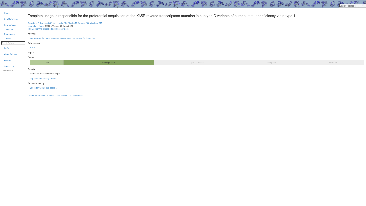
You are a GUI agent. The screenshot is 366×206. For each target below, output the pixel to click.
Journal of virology (36, 25)
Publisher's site (62, 28)
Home (7, 12)
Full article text (47, 28)
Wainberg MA (96, 23)
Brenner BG (83, 23)
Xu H (55, 23)
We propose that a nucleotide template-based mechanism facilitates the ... (63, 38)
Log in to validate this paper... (43, 87)
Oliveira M (72, 23)
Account (7, 60)
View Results (61, 95)
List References (76, 95)
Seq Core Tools (11, 18)
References (9, 34)
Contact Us (9, 66)
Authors (8, 38)
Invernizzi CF (46, 23)
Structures (9, 29)
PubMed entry (34, 28)
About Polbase (10, 54)
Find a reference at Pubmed (41, 95)
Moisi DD (62, 23)
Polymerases (10, 24)
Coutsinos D (33, 23)
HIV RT (33, 47)
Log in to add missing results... (44, 78)
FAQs (6, 48)
